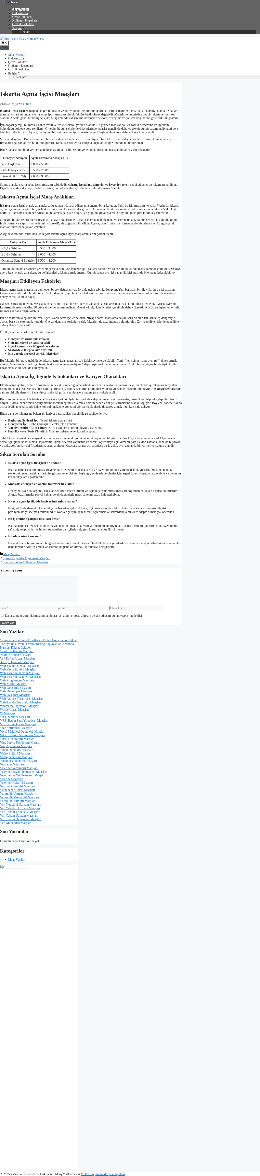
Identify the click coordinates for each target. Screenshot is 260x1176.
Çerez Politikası (22, 16)
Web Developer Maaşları (16, 691)
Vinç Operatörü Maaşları (16, 746)
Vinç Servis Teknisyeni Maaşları (20, 742)
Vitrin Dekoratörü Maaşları (17, 739)
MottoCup (87, 1174)
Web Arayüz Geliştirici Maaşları (20, 702)
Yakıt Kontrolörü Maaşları (17, 651)
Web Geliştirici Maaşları (15, 687)
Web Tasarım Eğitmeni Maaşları (20, 676)
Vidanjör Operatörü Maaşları (18, 760)
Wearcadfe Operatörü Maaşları (19, 706)
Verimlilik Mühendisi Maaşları (19, 797)
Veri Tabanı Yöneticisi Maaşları (20, 812)
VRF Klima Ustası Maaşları (18, 724)
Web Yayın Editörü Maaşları (18, 669)
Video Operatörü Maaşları (16, 749)
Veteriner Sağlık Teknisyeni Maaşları (23, 771)
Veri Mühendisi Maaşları (15, 823)
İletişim (17, 28)
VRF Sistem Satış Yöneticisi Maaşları (24, 720)
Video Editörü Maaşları (15, 753)
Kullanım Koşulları (24, 20)
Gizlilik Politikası (23, 24)
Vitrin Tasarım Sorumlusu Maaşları (22, 735)
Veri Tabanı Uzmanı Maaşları (19, 815)
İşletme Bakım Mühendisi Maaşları (25, 562)
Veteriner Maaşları (11, 779)
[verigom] (13, 867)
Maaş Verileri (20, 9)
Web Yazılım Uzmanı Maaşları (19, 665)
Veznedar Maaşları (12, 764)
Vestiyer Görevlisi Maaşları (17, 786)
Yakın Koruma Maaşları (15, 654)
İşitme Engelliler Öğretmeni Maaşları (26, 558)
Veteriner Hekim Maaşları (16, 782)
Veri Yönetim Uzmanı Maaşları (20, 808)
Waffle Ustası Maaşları (14, 709)
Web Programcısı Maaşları (17, 680)
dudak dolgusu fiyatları (110, 1174)
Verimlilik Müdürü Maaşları (18, 801)
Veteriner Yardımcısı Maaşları (19, 768)
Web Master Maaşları (13, 684)
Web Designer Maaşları (15, 695)
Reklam (25, 31)
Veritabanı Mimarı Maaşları (17, 790)
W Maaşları (7, 713)
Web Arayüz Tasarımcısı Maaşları (21, 698)
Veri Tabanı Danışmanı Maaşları (20, 819)
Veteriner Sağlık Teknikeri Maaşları (22, 775)
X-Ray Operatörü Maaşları (17, 662)
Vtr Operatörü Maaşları (15, 717)
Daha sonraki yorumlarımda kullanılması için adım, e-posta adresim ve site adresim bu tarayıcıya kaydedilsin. (74, 615)
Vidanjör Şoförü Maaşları (16, 757)
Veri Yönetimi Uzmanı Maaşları (20, 804)
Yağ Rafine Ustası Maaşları (17, 658)
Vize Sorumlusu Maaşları (16, 728)
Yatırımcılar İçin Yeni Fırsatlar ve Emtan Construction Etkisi (38, 640)
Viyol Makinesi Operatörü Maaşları (22, 731)
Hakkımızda (20, 13)
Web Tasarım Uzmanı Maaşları (20, 673)
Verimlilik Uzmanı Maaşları (17, 793)
